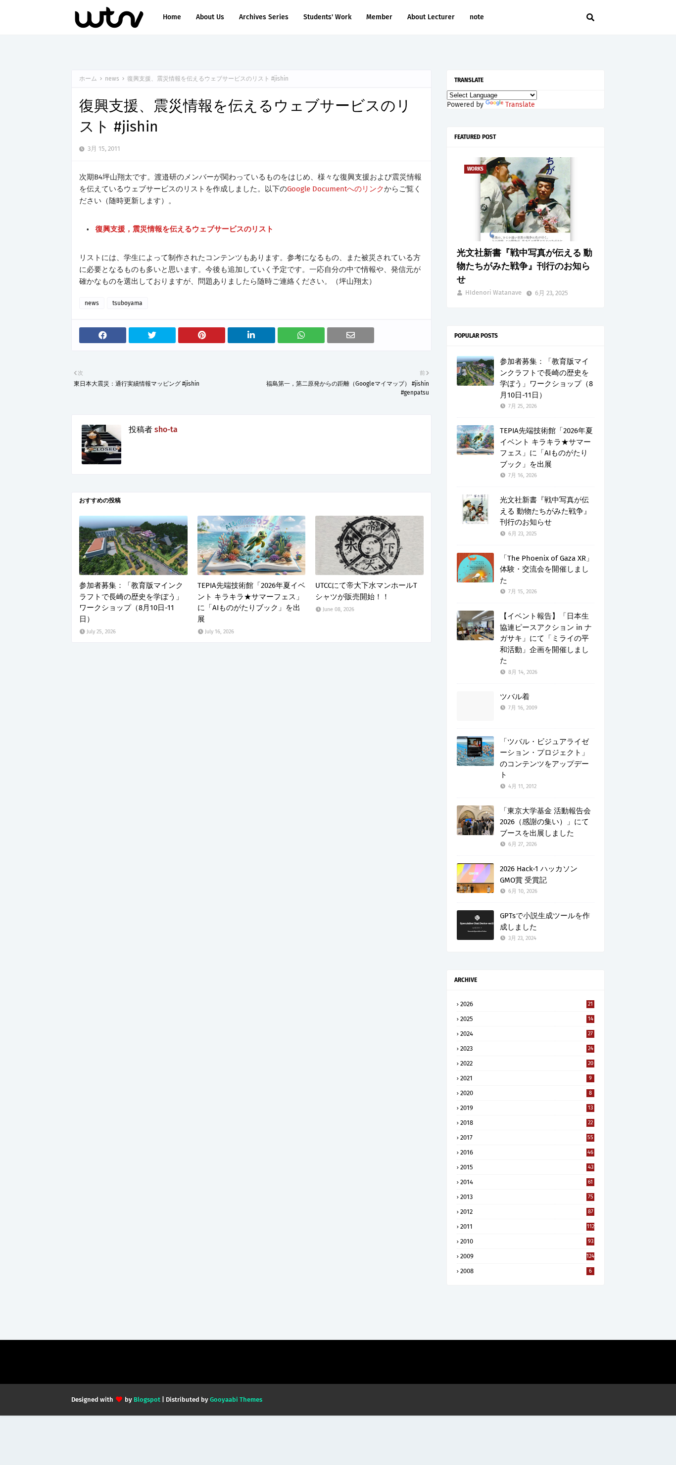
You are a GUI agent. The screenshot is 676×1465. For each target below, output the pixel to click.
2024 (526, 1033)
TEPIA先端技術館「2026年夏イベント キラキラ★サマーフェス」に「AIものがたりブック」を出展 (251, 602)
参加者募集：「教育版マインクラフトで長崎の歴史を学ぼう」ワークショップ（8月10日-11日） (131, 602)
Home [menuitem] (172, 17)
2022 (526, 1063)
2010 (526, 1241)
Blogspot (147, 1399)
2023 (526, 1048)
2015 (526, 1167)
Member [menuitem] (379, 17)
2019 (526, 1107)
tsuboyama (127, 303)
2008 (526, 1271)
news (112, 78)
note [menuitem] (477, 17)
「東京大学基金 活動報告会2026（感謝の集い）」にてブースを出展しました (545, 822)
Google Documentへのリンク (335, 188)
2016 (526, 1152)
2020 (526, 1093)
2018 (526, 1122)
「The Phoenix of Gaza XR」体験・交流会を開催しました (546, 569)
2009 (527, 1256)
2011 (527, 1226)
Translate (520, 104)
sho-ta (166, 429)
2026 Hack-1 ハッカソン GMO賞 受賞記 (539, 874)
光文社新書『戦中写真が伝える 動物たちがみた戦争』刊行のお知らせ (524, 266)
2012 (526, 1211)
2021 (526, 1078)
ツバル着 (515, 696)
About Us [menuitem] (210, 17)
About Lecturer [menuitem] (431, 17)
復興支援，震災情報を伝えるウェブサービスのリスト (185, 228)
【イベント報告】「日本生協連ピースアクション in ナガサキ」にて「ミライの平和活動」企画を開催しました (546, 638)
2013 (526, 1196)
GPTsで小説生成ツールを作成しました (545, 921)
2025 (526, 1018)
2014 (526, 1182)
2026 (526, 1004)
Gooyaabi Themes (236, 1399)
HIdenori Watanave (493, 292)
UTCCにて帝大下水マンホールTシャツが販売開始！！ (366, 591)
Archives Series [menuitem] (264, 17)
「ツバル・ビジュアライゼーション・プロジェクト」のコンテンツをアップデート (544, 758)
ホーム (88, 78)
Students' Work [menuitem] (327, 17)
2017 (526, 1137)
